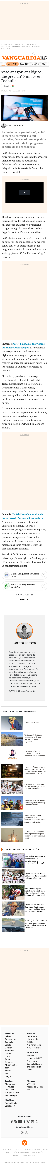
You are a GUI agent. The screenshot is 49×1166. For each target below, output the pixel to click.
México (35, 64)
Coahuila (12, 64)
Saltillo (24, 64)
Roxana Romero (16, 126)
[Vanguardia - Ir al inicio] (24, 59)
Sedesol (25, 600)
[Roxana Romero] (24, 631)
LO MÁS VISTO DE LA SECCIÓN (20, 849)
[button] (3, 64)
